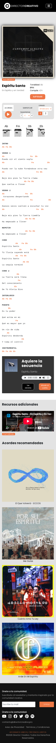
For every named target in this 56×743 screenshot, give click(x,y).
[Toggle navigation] (49, 6)
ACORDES (8, 108)
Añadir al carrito (45, 386)
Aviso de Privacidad (14, 727)
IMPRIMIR (37, 96)
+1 (32, 115)
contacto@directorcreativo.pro (17, 722)
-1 (21, 115)
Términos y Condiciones (38, 727)
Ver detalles (28, 386)
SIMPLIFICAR (27, 108)
